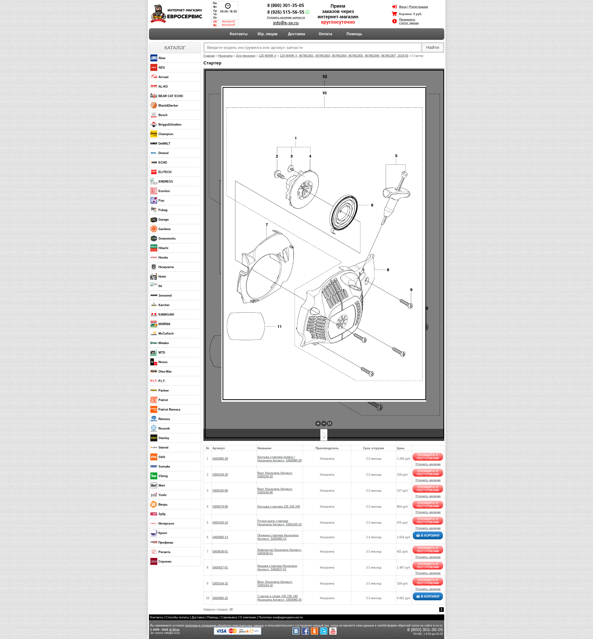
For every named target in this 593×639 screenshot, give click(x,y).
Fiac (161, 200)
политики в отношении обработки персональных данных (224, 625)
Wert (161, 485)
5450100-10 (220, 522)
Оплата (325, 34)
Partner (163, 390)
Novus (162, 362)
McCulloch (166, 333)
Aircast (163, 77)
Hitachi (163, 248)
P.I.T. (161, 381)
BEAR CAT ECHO (170, 96)
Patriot (163, 400)
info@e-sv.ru (286, 23)
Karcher (164, 305)
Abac (162, 58)
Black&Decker (168, 105)
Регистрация (418, 7)
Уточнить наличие (428, 464)
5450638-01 (220, 551)
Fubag (162, 210)
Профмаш (165, 542)
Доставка (296, 34)
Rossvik (164, 428)
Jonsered (165, 295)
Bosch (162, 115)
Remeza (164, 419)
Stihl (161, 457)
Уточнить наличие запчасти (286, 17)
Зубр (162, 514)
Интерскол (166, 523)
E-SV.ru (174, 629)
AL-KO (163, 86)
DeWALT (164, 143)
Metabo (163, 343)
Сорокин (164, 561)
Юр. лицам (268, 34)
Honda (163, 257)
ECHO (162, 162)
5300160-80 (220, 490)
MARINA (164, 324)
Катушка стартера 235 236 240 (278, 506)
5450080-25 (220, 598)
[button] (318, 423)
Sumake (164, 466)
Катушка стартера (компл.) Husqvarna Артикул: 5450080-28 (279, 458)
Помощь (354, 34)
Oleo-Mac (165, 371)
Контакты (239, 34)
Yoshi (162, 495)
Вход (403, 7)
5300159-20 (220, 474)
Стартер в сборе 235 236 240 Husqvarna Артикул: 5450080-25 (279, 598)
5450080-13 (220, 537)
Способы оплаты (177, 617)
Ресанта (164, 552)
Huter (162, 276)
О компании (248, 617)
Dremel (163, 153)
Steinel (163, 447)
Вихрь (163, 504)
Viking (163, 476)
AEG (161, 67)
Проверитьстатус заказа (409, 21)
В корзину (430, 535)
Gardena (164, 229)
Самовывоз (229, 617)
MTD (161, 352)
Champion (165, 134)
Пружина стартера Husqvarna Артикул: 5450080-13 (277, 537)
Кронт (162, 533)
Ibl (160, 286)
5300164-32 (220, 583)
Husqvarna (166, 267)
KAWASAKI (166, 314)
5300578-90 (220, 506)
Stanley (163, 438)
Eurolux (164, 191)
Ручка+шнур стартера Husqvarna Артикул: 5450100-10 (279, 522)
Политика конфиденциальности (281, 617)
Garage (163, 219)
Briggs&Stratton (169, 124)
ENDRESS (165, 181)
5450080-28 (220, 458)
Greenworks (167, 238)
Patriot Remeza (169, 409)
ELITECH (164, 172)
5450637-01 (220, 567)
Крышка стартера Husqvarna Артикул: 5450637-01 (277, 567)
